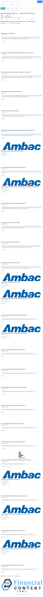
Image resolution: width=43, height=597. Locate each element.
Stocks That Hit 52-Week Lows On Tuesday (11, 222)
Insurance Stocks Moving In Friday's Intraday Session (13, 423)
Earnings (10, 466)
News (6, 10)
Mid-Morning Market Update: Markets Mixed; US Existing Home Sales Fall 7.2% (18, 130)
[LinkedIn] (23, 591)
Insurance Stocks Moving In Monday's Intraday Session (13, 349)
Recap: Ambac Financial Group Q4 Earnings (11, 262)
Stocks (8, 8)
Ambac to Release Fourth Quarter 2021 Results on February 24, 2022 (16, 298)
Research (32, 19)
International (14, 10)
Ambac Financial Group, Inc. (6, 285)
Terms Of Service (31, 588)
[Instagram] (25, 591)
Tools (16, 8)
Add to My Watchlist (17, 17)
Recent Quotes (3, 4)
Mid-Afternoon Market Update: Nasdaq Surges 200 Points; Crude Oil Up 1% (18, 52)
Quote (7, 19)
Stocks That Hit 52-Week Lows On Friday (10, 110)
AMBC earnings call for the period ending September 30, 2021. (13, 463)
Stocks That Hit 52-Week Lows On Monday (11, 242)
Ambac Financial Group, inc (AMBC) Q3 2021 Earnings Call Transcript (16, 459)
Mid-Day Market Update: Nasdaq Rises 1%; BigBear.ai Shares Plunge (16, 72)
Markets (3, 8)
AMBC (33, 13)
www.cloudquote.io (29, 585)
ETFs (12, 8)
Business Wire (4, 303)
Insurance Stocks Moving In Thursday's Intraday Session (13, 167)
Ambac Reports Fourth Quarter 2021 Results (10, 282)
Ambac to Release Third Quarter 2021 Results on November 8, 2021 (15, 514)
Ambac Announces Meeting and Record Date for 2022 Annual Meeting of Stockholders (19, 186)
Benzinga (3, 41)
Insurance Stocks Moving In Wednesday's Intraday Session (14, 315)
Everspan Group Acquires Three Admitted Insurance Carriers (14, 333)
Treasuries (18, 10)
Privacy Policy (24, 588)
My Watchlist (11, 4)
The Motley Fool (4, 466)
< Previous (2, 23)
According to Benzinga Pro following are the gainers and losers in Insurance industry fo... (18, 319)
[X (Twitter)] (17, 591)
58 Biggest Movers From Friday (8, 33)
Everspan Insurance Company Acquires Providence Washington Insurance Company (19, 548)
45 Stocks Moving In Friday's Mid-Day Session (11, 91)
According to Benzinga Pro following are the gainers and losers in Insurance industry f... (18, 391)
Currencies (9, 10)
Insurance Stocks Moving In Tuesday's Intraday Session (13, 369)
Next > (19, 23)
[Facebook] (20, 591)
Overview (3, 10)
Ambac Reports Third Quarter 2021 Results (10, 479)
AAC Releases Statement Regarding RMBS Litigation (12, 151)
